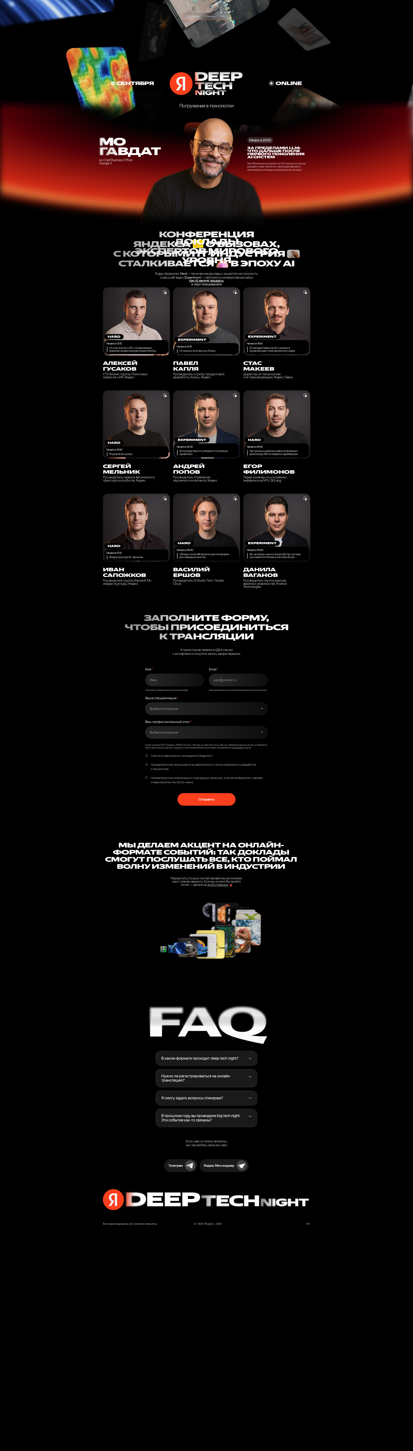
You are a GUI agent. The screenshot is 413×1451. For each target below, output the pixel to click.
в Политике (237, 747)
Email (213, 669)
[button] (207, 1058)
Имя (149, 669)
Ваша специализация (162, 698)
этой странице (217, 885)
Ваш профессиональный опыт (168, 722)
